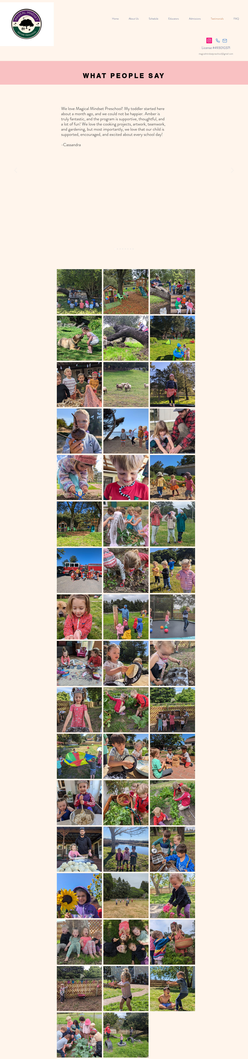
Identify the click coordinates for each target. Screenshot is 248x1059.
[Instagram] (209, 40)
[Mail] (225, 41)
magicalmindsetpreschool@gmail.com (216, 53)
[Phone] (218, 40)
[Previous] (15, 170)
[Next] (232, 170)
